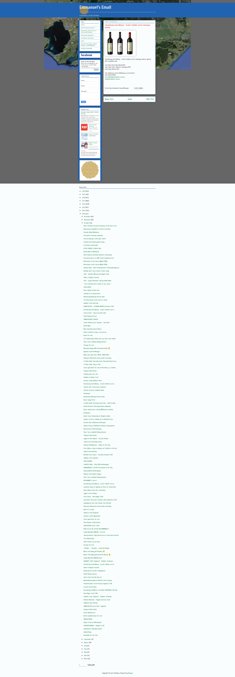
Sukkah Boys (87, 632)
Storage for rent (89, 345)
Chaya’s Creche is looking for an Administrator (98, 419)
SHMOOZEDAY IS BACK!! (91, 319)
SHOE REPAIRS (88, 461)
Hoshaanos (87, 393)
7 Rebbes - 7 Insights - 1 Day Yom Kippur (96, 548)
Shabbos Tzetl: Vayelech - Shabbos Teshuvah (98, 597)
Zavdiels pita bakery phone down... (94, 242)
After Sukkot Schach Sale (91, 290)
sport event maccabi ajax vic (93, 577)
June (85, 649)
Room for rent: (88, 335)
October (86, 223)
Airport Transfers (93, 134)
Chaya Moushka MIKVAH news (93, 558)
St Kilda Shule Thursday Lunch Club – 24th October (100, 403)
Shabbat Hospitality (86, 48)
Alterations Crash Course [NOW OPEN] (95, 261)
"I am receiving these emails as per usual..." (97, 284)
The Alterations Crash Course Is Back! (95, 300)
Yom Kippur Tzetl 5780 (91, 593)
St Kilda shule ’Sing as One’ (92, 364)
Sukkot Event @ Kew (90, 451)
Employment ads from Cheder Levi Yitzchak (97, 503)
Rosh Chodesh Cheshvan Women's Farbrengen (98, 255)
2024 (84, 198)
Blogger (130, 673)
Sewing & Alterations (90, 371)
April (85, 655)
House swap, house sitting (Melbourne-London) (98, 410)
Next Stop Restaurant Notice (93, 329)
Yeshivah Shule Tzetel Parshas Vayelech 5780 (98, 584)
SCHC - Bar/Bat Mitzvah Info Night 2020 (96, 274)
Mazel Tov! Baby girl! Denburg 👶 (94, 551)
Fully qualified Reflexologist (92, 471)
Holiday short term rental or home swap (96, 271)
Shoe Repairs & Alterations (92, 522)
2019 (83, 214)
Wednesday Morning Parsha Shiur (94, 297)
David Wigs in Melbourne (91, 252)
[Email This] (135, 88)
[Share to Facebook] (140, 88)
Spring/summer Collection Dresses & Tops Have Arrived (101, 535)
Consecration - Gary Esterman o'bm (95, 313)
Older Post (150, 99)
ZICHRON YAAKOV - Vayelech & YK (94, 626)
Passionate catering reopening (93, 235)
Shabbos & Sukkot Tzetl (91, 377)
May (85, 652)
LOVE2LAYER (87, 287)
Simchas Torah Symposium (92, 516)
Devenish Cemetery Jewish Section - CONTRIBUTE (89, 44)
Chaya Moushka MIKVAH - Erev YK (94, 532)
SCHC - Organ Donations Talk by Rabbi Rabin (97, 281)
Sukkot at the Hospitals (91, 513)
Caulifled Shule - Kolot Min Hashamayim (96, 464)
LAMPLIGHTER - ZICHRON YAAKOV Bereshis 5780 (99, 306)
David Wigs (87, 326)
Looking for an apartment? (92, 293)
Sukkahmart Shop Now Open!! (93, 629)
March (86, 659)
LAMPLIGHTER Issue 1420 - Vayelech (95, 606)
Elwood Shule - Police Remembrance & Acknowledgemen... (102, 268)
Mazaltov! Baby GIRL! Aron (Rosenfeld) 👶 (97, 348)
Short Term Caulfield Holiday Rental (95, 342)
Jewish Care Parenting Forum (93, 442)
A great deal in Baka (90, 587)
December (87, 217)
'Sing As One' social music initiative (95, 387)
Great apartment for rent (92, 519)
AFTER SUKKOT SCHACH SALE (92, 248)
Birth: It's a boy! (89, 509)
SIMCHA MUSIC (88, 619)
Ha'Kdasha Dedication (87, 38)
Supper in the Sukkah (90, 493)
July (85, 646)
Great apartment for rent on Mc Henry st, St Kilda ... (100, 368)
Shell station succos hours (92, 542)
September (87, 639)
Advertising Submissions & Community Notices (88, 31)
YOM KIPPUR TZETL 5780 (91, 526)
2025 (84, 194)
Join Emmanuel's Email (87, 27)
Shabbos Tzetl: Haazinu (91, 458)
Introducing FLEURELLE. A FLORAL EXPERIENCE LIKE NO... (101, 590)
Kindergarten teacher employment (94, 571)
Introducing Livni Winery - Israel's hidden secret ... (99, 310)
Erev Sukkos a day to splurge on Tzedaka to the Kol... (100, 448)
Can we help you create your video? (95, 239)
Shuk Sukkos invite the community (94, 490)
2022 (84, 204)
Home (130, 99)
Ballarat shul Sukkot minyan (92, 474)
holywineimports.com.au (112, 79)
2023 (84, 201)
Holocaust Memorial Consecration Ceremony (97, 358)
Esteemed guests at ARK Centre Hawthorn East (99, 258)
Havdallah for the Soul (90, 635)
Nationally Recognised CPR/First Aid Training (98, 580)
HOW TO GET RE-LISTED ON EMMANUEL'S (96, 529)
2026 (84, 191)
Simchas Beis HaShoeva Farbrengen (95, 422)
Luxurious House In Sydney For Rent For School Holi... (100, 487)
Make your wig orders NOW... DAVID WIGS (96, 355)
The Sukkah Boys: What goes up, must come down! (100, 339)
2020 (84, 211)
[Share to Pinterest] (142, 88)
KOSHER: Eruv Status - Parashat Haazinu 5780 (98, 455)
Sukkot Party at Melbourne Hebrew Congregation (99, 426)
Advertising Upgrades (87, 35)
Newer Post (109, 99)
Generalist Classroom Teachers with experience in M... (100, 500)
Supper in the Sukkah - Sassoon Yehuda (96, 439)
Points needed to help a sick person (95, 332)
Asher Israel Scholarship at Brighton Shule (97, 416)
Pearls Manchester (89, 613)
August (86, 642)
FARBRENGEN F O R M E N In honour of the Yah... (98, 468)
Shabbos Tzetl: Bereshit (91, 303)
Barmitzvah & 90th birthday (92, 429)
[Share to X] (139, 88)
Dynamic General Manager (92, 352)
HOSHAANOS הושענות (90, 480)
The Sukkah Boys (89, 538)
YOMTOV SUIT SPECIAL (90, 603)
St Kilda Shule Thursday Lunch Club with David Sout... (100, 361)
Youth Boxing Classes (90, 316)
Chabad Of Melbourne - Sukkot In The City (97, 445)
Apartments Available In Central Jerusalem (97, 229)
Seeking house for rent (91, 374)
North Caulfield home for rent (93, 616)
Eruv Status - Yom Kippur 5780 (93, 497)
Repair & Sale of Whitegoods (93, 622)
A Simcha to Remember (91, 245)
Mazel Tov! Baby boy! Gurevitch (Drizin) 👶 (97, 555)
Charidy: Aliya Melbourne (91, 232)
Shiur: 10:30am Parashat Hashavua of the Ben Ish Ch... (100, 226)
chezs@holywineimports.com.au (115, 77)
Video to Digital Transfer (91, 277)
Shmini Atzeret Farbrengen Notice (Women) (97, 406)
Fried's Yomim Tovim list (93, 125)
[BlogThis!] (137, 88)
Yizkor (82, 41)
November (87, 220)
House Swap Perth (89, 400)
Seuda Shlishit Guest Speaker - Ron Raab (96, 323)
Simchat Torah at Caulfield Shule (94, 390)
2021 (83, 207)
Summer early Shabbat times (93, 381)
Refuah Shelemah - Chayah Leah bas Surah (97, 600)
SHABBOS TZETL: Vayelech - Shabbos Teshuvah (98, 561)
